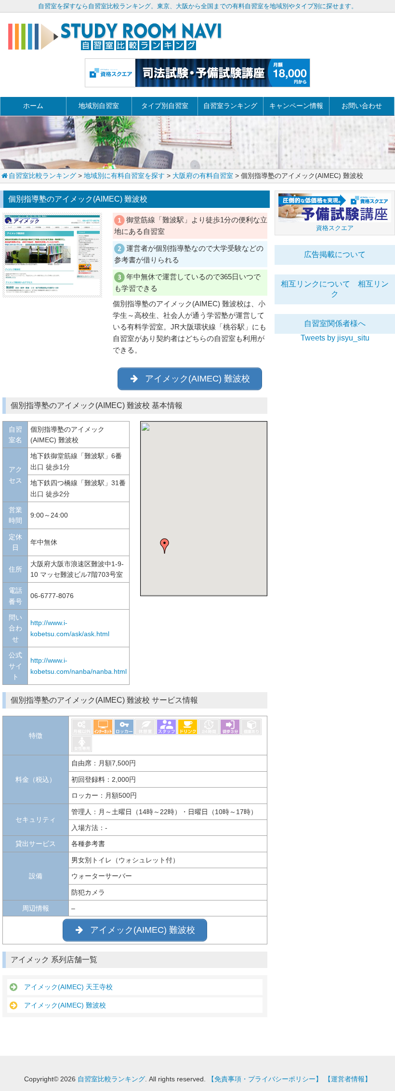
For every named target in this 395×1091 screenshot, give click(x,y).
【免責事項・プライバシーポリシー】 (265, 1079)
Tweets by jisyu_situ (335, 338)
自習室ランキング (230, 105)
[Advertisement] (335, 402)
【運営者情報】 (347, 1079)
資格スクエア (335, 228)
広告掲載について (335, 254)
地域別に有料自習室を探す (124, 175)
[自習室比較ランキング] (115, 46)
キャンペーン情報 (296, 105)
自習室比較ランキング (42, 175)
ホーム (33, 105)
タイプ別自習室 (164, 105)
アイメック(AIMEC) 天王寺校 (65, 987)
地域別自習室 (99, 105)
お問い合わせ (362, 105)
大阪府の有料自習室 (202, 175)
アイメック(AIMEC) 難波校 (61, 1005)
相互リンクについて (315, 284)
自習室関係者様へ (335, 323)
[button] (164, 546)
